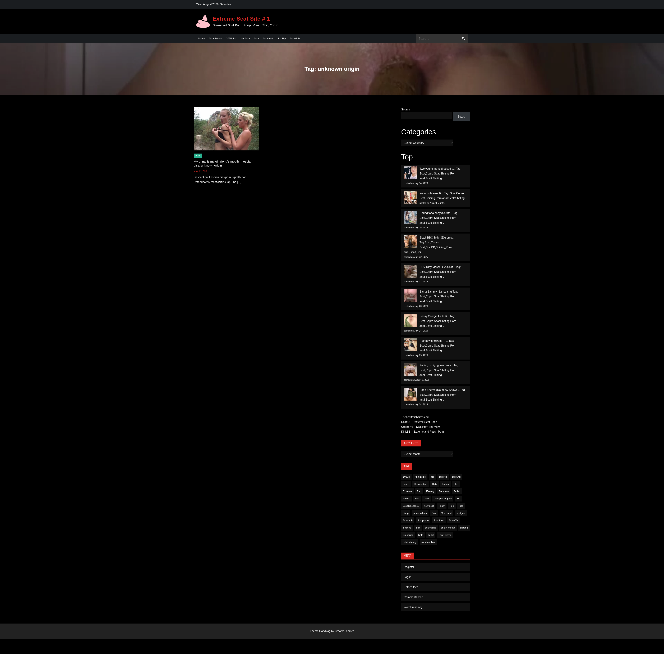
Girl (417, 498)
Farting (430, 491)
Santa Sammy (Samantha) (435, 291)
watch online (428, 542)
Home (201, 38)
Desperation (420, 484)
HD (458, 498)
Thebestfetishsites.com (415, 417)
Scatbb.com (215, 38)
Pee (452, 505)
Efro (456, 484)
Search (405, 109)
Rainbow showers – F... (433, 340)
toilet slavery (410, 542)
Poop (406, 513)
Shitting (464, 527)
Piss (197, 155)
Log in (407, 577)
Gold (426, 498)
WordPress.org (413, 607)
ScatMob (295, 38)
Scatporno (423, 520)
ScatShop (439, 520)
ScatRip (281, 38)
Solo (420, 535)
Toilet (431, 535)
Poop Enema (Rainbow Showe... (439, 389)
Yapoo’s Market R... (431, 193)
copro (406, 484)
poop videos (420, 513)
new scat (429, 505)
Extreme (407, 491)
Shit (418, 527)
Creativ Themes (344, 631)
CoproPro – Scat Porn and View (420, 426)
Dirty (434, 484)
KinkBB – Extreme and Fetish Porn (422, 431)
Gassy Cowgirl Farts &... (434, 316)
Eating (445, 484)
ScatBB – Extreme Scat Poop (419, 421)
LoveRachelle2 (411, 505)
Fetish (457, 491)
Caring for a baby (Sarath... (435, 213)
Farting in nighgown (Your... (436, 365)
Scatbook (268, 38)
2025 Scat (231, 38)
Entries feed (411, 587)
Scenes (407, 527)
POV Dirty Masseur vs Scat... (437, 267)
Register (409, 567)
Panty (442, 505)
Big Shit (456, 476)
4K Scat (245, 38)
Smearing (408, 535)
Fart (419, 491)
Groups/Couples (443, 498)
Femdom (444, 491)
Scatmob (408, 520)
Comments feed (413, 597)
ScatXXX (453, 520)
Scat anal (446, 513)
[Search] (463, 38)
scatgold (460, 513)
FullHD (406, 498)
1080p (406, 476)
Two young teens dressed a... (437, 168)
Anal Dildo (420, 476)
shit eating (430, 527)
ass (432, 476)
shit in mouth (448, 527)
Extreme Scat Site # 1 (241, 19)
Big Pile (443, 476)
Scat (256, 38)
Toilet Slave (445, 535)
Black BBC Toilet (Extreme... (436, 237)
